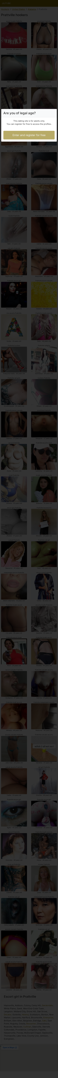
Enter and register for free (29, 135)
